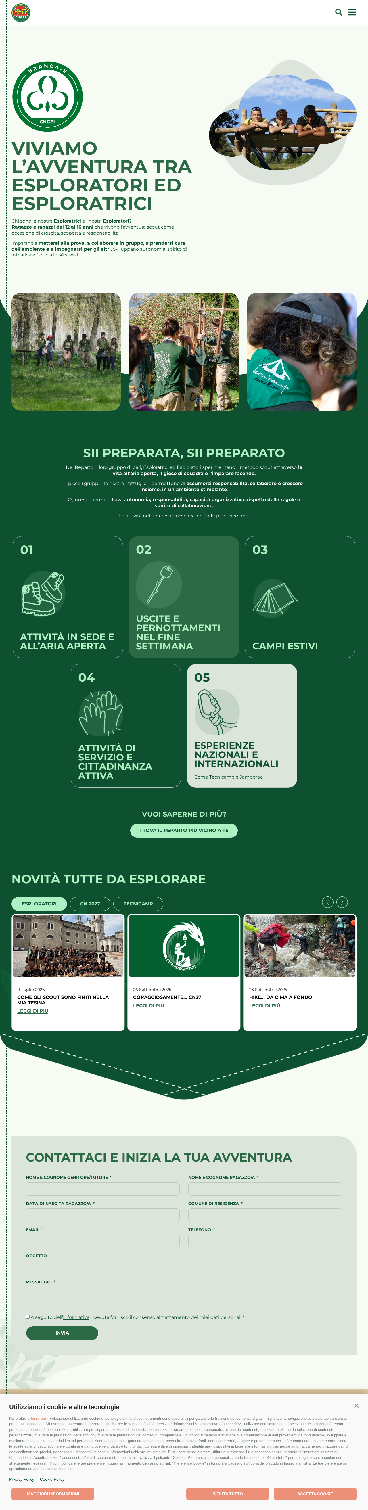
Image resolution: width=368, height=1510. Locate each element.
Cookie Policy (52, 1479)
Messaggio (39, 1282)
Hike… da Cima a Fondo (280, 997)
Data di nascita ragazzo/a (59, 1204)
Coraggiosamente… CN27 (167, 997)
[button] (356, 1405)
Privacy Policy (21, 1479)
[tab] (39, 904)
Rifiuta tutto (227, 1494)
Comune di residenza (214, 1204)
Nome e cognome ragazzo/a (222, 1177)
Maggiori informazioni (53, 1494)
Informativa (76, 1317)
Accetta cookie (315, 1494)
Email (33, 1230)
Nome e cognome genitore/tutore (67, 1177)
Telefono (200, 1230)
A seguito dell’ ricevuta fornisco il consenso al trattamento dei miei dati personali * (137, 1317)
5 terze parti (38, 1418)
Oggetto (36, 1256)
